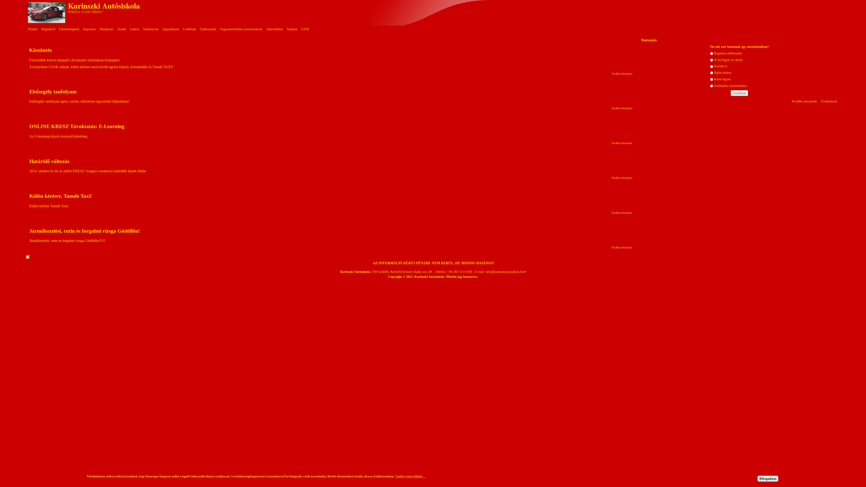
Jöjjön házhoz (722, 72)
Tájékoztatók (208, 29)
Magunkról (48, 29)
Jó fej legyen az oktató (728, 60)
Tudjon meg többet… (410, 476)
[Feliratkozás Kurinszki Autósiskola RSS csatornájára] (28, 258)
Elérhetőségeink (69, 29)
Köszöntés (40, 50)
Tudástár (292, 29)
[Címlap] (46, 22)
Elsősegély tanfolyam (52, 91)
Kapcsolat (89, 29)
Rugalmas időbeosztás (728, 53)
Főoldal (32, 29)
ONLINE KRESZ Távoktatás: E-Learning (76, 126)
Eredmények (829, 101)
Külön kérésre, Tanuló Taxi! (60, 196)
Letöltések (189, 29)
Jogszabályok (170, 29)
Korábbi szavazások (804, 101)
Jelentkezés (106, 29)
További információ (622, 73)
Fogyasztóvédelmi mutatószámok (241, 29)
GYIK (305, 29)
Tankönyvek (151, 29)
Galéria (134, 29)
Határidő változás (49, 161)
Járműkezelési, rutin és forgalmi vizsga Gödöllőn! (84, 231)
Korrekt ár (720, 66)
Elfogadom (768, 478)
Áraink (121, 29)
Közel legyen (722, 79)
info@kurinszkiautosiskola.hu (506, 271)
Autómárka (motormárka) (730, 85)
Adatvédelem (274, 29)
